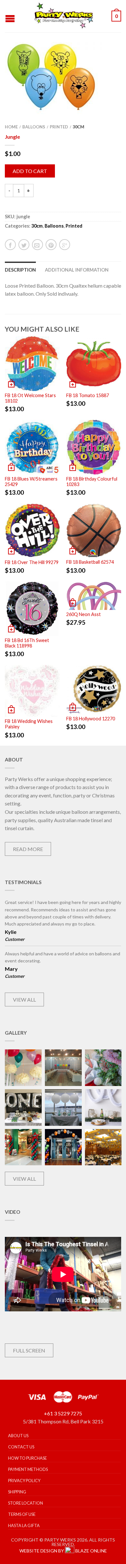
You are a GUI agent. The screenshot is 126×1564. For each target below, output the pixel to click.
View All (24, 999)
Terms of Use (22, 1514)
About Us (18, 1435)
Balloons (33, 126)
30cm (78, 126)
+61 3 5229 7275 (63, 1413)
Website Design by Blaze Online (63, 1550)
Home (11, 126)
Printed (59, 126)
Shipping (17, 1491)
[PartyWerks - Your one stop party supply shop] (64, 16)
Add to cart (30, 171)
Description (20, 270)
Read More (28, 849)
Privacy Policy (24, 1480)
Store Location (25, 1503)
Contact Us (21, 1446)
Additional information (77, 270)
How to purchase (27, 1458)
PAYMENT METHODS (28, 1469)
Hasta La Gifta (24, 1525)
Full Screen (29, 1350)
